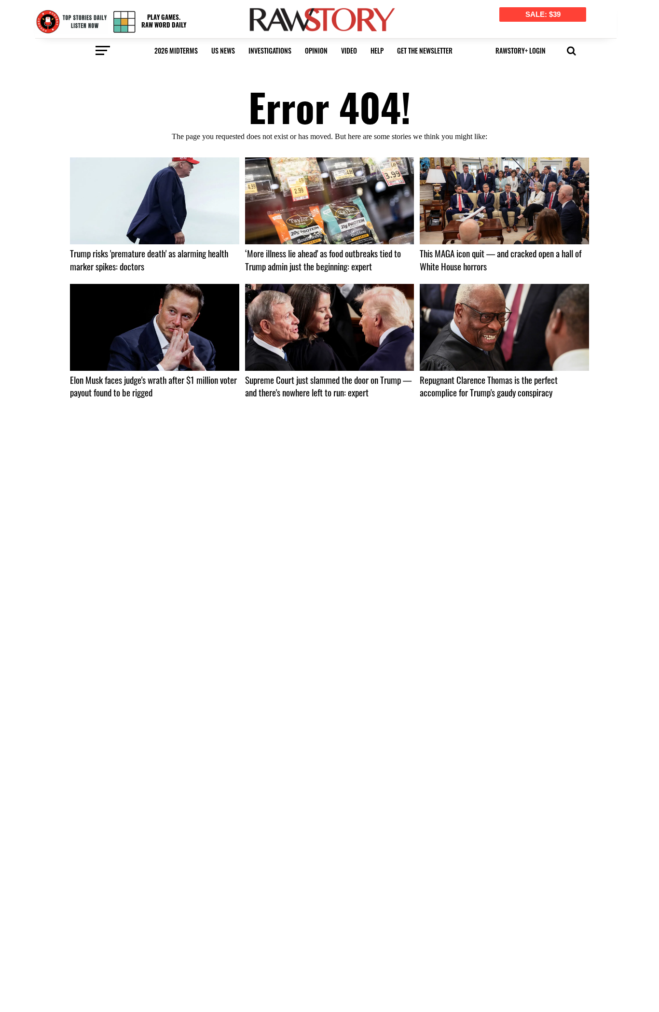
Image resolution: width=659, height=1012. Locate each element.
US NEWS (223, 50)
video (349, 50)
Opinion (316, 50)
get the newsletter (425, 50)
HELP (377, 50)
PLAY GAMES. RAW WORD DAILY (163, 21)
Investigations (269, 50)
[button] (571, 49)
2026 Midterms (176, 50)
